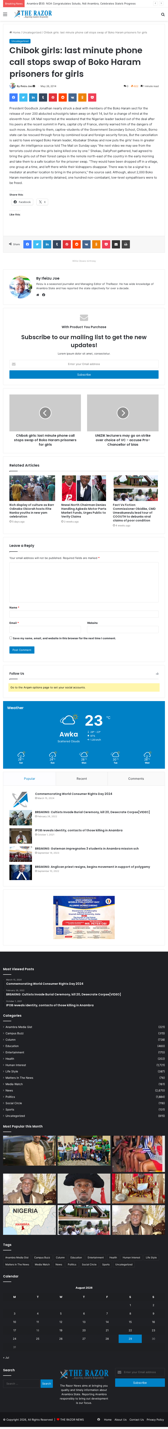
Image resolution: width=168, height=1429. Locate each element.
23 (153, 1330)
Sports (10, 1109)
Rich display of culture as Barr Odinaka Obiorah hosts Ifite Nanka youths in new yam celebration (31, 511)
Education (12, 1046)
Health (10, 1058)
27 (83, 1338)
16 (153, 1322)
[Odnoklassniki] (82, 97)
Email (14, 622)
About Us (121, 1419)
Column (11, 1039)
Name (14, 607)
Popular (29, 779)
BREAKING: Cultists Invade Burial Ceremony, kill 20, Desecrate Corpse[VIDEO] (92, 812)
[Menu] (5, 15)
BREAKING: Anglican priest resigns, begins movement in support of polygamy (92, 867)
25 (37, 1338)
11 (37, 1322)
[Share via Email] (116, 244)
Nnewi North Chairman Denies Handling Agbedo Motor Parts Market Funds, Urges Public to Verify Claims (83, 511)
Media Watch (14, 1084)
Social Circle (14, 1103)
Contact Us (136, 1419)
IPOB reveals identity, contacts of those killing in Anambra (79, 830)
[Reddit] (63, 97)
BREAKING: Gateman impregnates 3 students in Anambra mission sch (87, 849)
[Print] (126, 244)
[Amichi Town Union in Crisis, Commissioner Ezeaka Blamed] (29, 1220)
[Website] (38, 294)
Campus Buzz (15, 1033)
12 (60, 1322)
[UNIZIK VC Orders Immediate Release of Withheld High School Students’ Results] (84, 1151)
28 (107, 1338)
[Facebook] (13, 97)
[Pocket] (92, 97)
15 (130, 1322)
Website (92, 622)
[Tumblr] (43, 97)
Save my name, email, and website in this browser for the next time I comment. (64, 638)
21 (107, 1330)
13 (84, 1322)
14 (107, 1322)
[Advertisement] (84, 51)
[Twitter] (23, 97)
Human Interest (16, 1065)
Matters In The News (19, 1077)
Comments (136, 779)
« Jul (6, 1357)
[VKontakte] (72, 97)
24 (14, 1338)
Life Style (12, 1071)
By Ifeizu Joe (24, 86)
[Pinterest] (53, 97)
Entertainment (15, 1052)
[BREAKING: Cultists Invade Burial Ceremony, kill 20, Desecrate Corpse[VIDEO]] (20, 817)
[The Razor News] (32, 14)
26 (60, 1338)
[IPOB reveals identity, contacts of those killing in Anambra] (20, 836)
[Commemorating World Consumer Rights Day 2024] (20, 799)
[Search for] (163, 15)
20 (84, 1330)
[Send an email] (34, 86)
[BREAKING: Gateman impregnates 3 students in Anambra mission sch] (20, 854)
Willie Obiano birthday (84, 261)
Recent (82, 779)
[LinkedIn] (33, 97)
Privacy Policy (155, 1419)
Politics (10, 1096)
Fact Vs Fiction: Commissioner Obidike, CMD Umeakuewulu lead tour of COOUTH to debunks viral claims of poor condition (134, 512)
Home (108, 1419)
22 (130, 1330)
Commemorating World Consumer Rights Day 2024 (73, 794)
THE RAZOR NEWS (72, 1419)
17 (14, 1330)
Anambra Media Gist (19, 1027)
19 (60, 1330)
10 (14, 1322)
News (9, 1090)
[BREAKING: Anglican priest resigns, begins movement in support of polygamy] (20, 872)
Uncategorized (15, 1115)
